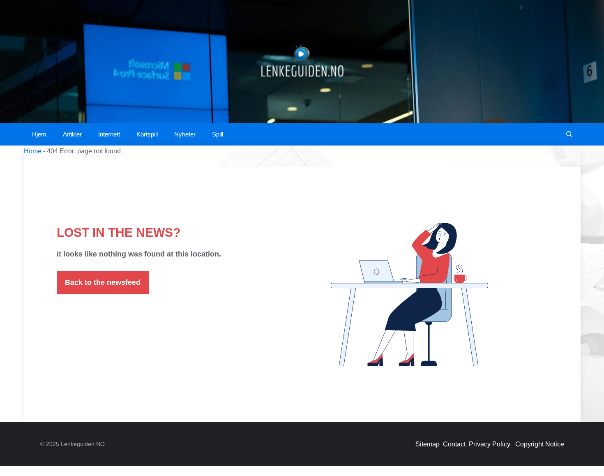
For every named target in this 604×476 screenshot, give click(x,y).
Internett (109, 134)
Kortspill (147, 134)
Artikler (72, 134)
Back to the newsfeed (103, 282)
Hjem (39, 134)
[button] (569, 134)
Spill (217, 134)
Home (32, 151)
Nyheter (185, 134)
